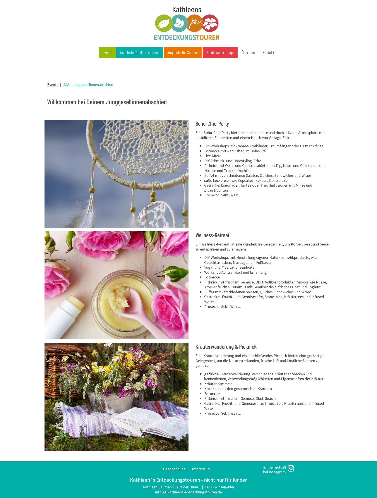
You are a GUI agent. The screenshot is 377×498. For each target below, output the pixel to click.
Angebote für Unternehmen (139, 52)
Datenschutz (174, 468)
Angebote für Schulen (183, 52)
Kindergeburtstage (220, 52)
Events (107, 52)
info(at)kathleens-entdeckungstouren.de (188, 492)
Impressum (201, 468)
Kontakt (268, 52)
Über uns (248, 52)
